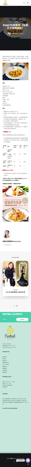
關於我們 (5, 356)
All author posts (7, 244)
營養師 (4, 358)
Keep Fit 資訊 (6, 364)
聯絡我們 (5, 372)
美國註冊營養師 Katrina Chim (18, 33)
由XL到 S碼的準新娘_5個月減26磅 (15, 292)
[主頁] (10, 332)
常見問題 (5, 370)
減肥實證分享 (6, 362)
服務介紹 (5, 360)
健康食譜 (16, 21)
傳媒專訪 (5, 368)
